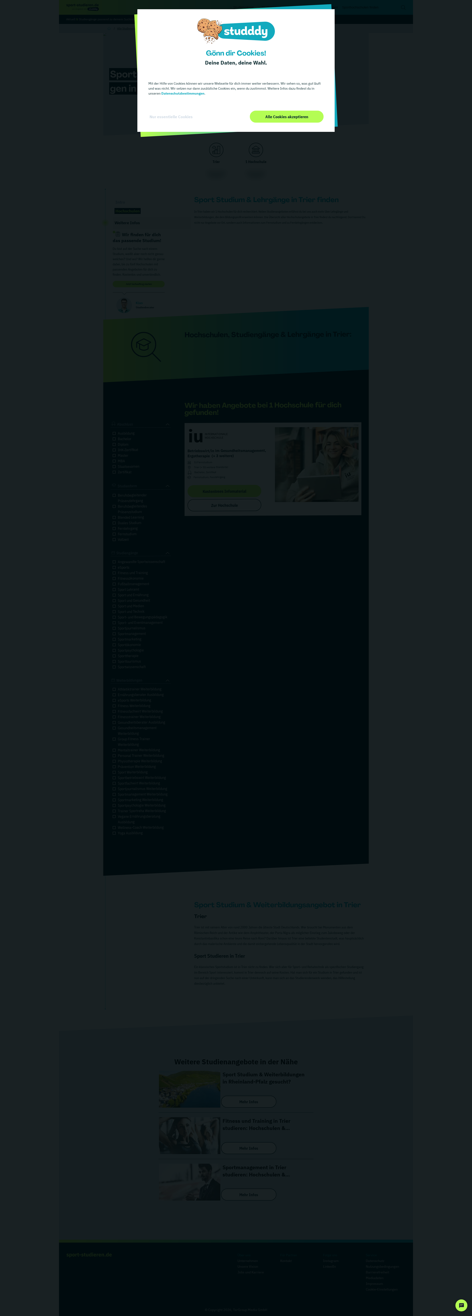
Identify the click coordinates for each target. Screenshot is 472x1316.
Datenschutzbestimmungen (182, 93)
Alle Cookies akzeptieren (286, 116)
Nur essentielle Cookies (171, 116)
